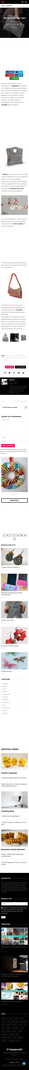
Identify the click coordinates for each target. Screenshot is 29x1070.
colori (21, 1018)
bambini (4, 1018)
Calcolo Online (20, 1065)
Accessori (15, 27)
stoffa (14, 1037)
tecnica (20, 1037)
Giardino (5, 699)
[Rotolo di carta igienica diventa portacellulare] (14, 582)
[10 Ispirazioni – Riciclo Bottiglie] (14, 991)
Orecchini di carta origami (10, 646)
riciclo (15, 357)
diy (3, 1025)
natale (20, 1031)
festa (20, 1025)
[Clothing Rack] (14, 799)
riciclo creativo (6, 1037)
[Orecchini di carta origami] (14, 635)
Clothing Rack (7, 811)
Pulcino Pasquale (9, 773)
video (17, 1040)
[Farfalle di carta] (14, 660)
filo (25, 1025)
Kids (4, 705)
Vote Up (10, 367)
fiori (3, 1028)
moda (14, 1031)
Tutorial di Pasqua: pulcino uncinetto (13, 778)
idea (22, 1028)
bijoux (10, 1018)
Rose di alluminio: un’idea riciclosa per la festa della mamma (14, 785)
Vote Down (21, 367)
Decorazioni (6, 694)
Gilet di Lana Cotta (7, 620)
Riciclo (5, 710)
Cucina (5, 691)
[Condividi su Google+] (14, 373)
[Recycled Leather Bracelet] (14, 838)
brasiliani (18, 355)
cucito (8, 1021)
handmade (15, 1028)
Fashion (5, 697)
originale (4, 1034)
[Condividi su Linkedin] (23, 373)
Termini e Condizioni (11, 1059)
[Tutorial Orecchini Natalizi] (14, 556)
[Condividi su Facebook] (5, 373)
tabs (19, 357)
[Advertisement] (14, 55)
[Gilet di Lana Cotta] (14, 609)
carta (16, 1018)
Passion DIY (17, 1064)
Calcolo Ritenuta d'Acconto (6, 1065)
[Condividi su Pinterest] (18, 373)
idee (3, 1031)
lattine (4, 357)
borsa (13, 355)
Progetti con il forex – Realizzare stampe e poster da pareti (12, 975)
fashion (24, 355)
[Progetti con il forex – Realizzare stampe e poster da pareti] (14, 963)
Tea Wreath (8, 484)
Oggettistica (9, 480)
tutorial (4, 1040)
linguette (9, 357)
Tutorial (5, 713)
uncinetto (24, 357)
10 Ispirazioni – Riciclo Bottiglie (11, 1002)
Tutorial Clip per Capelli (9, 407)
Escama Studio (13, 305)
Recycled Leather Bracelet (13, 849)
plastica (11, 1034)
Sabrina (9, 24)
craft (3, 1021)
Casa (4, 689)
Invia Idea (14, 500)
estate (8, 1025)
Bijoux (5, 686)
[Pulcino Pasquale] (14, 761)
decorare (15, 1021)
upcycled (4, 360)
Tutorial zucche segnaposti (10, 816)
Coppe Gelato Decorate (19, 401)
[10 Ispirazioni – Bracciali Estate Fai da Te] (14, 936)
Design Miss (11, 1064)
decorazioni (23, 1021)
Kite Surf (14, 1065)
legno (8, 1031)
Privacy (21, 1059)
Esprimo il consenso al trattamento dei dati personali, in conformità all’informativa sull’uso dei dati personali (14, 910)
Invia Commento (8, 445)
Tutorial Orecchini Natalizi (10, 567)
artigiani (8, 355)
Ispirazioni (6, 702)
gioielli (8, 1028)
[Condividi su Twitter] (9, 373)
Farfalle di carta (6, 671)
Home (2, 5)
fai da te (14, 1025)
